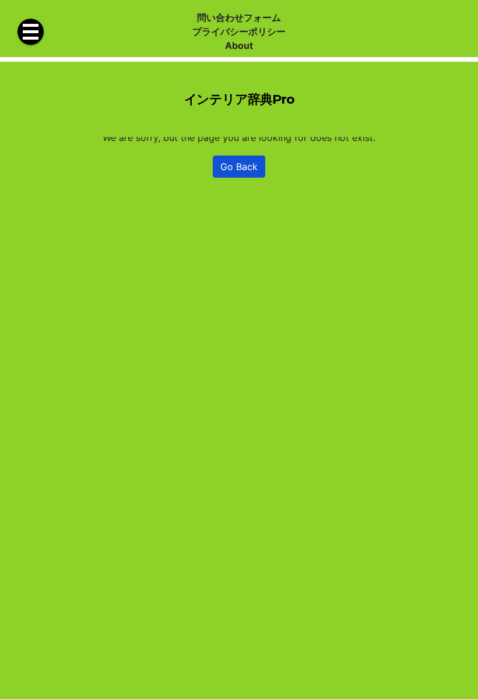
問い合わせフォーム (239, 17)
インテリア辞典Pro (239, 99)
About (239, 45)
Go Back (239, 166)
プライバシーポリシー (239, 31)
